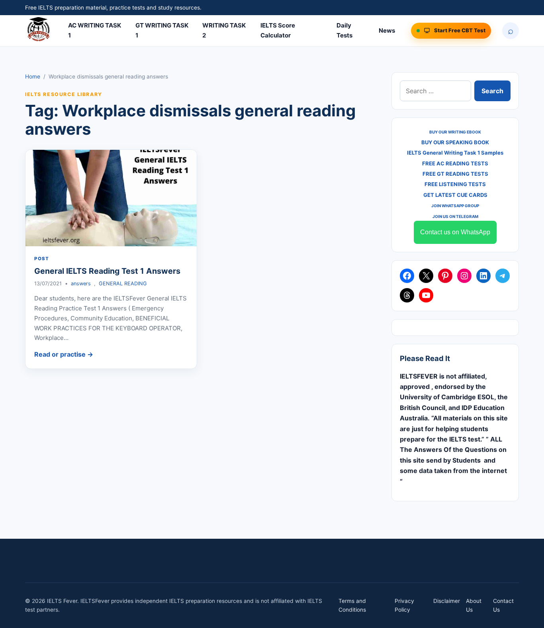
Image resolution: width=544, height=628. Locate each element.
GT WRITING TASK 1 (161, 30)
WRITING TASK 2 (224, 30)
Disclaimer (446, 601)
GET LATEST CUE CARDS (455, 195)
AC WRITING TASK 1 (94, 30)
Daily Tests (344, 30)
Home (32, 76)
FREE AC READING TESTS (455, 163)
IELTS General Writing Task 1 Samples (455, 152)
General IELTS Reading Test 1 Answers (107, 271)
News (387, 30)
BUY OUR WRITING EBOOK (455, 132)
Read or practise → (63, 354)
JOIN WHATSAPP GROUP (455, 205)
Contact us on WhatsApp (455, 232)
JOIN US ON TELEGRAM (455, 216)
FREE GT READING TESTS (455, 174)
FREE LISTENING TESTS (455, 184)
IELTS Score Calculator (277, 30)
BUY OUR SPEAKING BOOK (455, 142)
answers (81, 284)
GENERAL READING (123, 284)
